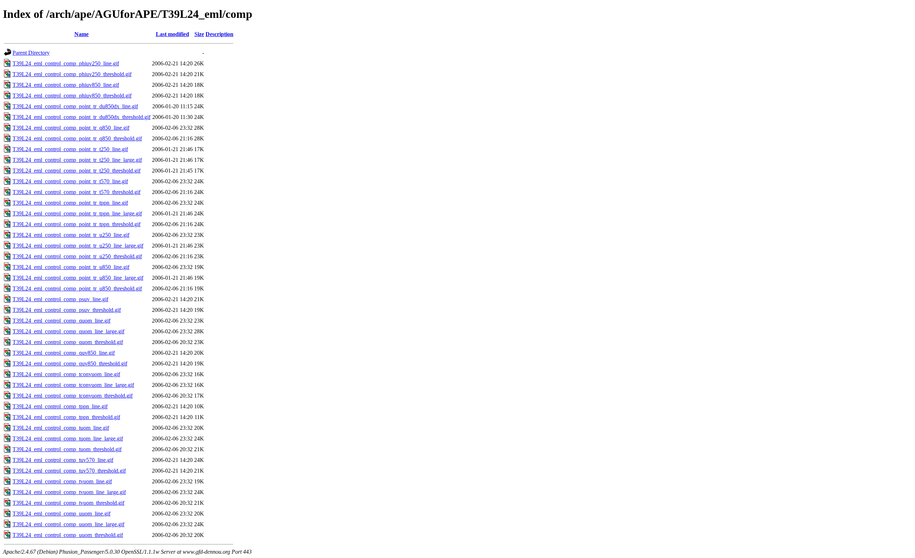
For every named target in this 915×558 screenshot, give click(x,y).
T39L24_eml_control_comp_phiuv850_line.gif (66, 85)
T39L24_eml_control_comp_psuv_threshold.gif (67, 310)
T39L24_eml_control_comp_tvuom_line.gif (62, 481)
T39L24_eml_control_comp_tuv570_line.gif (63, 460)
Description (219, 34)
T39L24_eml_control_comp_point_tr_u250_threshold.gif (77, 256)
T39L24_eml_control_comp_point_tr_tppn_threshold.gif (76, 224)
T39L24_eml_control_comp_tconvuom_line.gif (66, 374)
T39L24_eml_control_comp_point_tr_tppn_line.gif (70, 203)
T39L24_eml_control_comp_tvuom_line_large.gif (69, 492)
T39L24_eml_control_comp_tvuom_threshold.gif (68, 503)
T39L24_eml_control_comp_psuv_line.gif (60, 299)
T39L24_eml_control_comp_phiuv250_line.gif (66, 63)
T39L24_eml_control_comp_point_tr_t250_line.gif (70, 149)
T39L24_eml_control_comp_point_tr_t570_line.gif (70, 181)
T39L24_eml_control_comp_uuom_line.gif (61, 513)
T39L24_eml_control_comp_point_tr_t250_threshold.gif (76, 171)
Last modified (172, 34)
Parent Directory (31, 53)
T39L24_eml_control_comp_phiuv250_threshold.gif (72, 74)
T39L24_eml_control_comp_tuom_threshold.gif (67, 449)
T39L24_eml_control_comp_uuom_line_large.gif (68, 524)
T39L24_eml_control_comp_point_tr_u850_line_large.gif (78, 278)
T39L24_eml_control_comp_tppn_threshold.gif (66, 417)
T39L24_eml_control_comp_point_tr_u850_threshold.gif (77, 288)
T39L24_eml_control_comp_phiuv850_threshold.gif (72, 96)
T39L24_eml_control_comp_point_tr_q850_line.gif (71, 128)
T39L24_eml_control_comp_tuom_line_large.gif (68, 438)
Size (199, 34)
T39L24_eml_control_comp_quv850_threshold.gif (70, 363)
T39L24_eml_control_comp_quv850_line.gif (64, 353)
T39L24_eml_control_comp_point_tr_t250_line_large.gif (77, 160)
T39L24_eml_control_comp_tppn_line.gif (60, 406)
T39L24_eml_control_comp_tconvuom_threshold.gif (73, 396)
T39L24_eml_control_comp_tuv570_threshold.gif (69, 471)
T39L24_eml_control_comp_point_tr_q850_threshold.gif (77, 138)
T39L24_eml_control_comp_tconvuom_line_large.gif (73, 385)
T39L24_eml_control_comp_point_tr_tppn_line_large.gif (77, 213)
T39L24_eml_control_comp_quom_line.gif (61, 321)
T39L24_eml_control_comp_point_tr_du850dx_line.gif (75, 106)
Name (81, 34)
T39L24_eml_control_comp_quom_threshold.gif (68, 342)
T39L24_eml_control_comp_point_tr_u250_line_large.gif (78, 246)
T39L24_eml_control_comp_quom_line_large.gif (68, 331)
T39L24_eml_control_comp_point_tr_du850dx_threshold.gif (81, 117)
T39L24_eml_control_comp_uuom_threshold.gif (68, 535)
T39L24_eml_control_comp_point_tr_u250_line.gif (71, 235)
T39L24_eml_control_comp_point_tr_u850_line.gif (71, 267)
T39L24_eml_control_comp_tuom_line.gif (61, 428)
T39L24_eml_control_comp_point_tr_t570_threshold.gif (76, 192)
